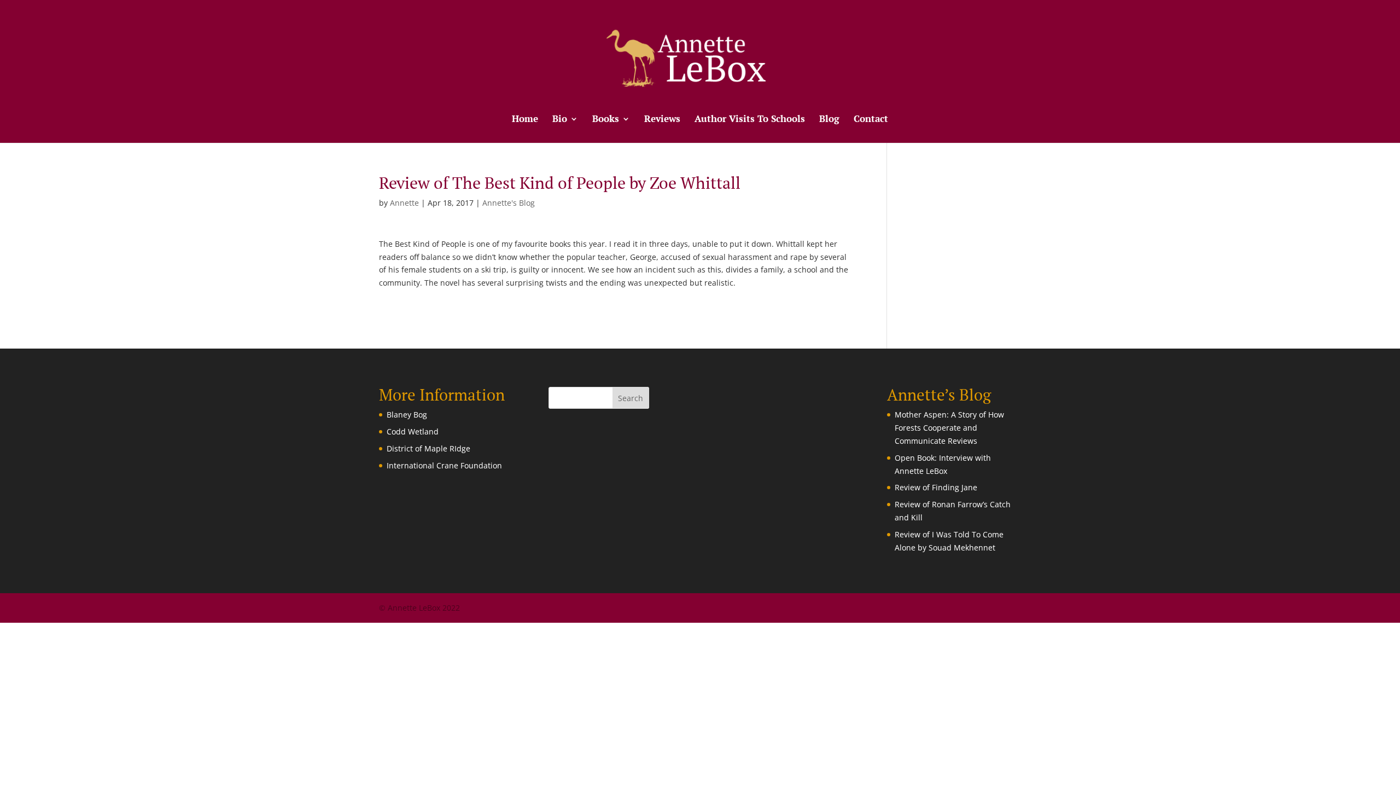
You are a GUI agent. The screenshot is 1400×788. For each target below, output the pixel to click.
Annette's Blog (508, 203)
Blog (829, 120)
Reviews (662, 120)
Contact (871, 120)
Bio (559, 120)
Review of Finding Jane (936, 487)
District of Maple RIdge (428, 448)
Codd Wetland (413, 431)
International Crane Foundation (444, 465)
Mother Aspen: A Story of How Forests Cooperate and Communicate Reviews (949, 427)
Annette (404, 203)
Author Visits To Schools (750, 120)
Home (525, 120)
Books (605, 120)
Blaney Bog (407, 414)
